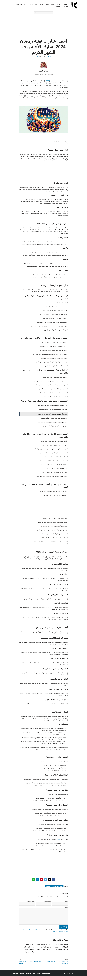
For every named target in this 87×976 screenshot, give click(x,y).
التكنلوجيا (57, 6)
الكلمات (48, 80)
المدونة (52, 4)
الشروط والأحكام (36, 973)
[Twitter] (49, 879)
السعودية (47, 4)
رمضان (33, 56)
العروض (25, 4)
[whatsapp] (33, 879)
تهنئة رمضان (48, 886)
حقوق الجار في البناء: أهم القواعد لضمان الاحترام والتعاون (60, 947)
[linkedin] (37, 879)
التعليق (66, 907)
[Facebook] (53, 879)
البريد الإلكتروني (47, 901)
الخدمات (31, 4)
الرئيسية (58, 4)
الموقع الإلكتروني (31, 901)
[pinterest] (41, 879)
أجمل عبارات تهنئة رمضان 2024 (57, 886)
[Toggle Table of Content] (64, 142)
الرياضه (36, 4)
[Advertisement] (43, 28)
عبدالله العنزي (49, 56)
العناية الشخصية (18, 4)
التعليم (41, 4)
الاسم (66, 901)
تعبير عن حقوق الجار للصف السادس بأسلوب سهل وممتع (44, 947)
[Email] (45, 879)
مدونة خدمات (63, 973)
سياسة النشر (15, 973)
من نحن (22, 973)
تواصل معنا (28, 973)
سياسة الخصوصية (46, 973)
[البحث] (35, 12)
